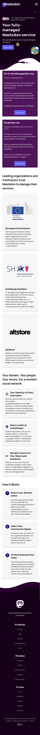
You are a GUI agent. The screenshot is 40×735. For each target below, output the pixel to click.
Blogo (20, 665)
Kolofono (20, 710)
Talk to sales (8, 47)
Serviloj (20, 629)
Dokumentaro (20, 670)
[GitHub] (21, 725)
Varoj (20, 648)
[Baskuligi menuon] (36, 4)
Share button (20, 679)
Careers (20, 706)
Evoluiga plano (20, 643)
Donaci (20, 639)
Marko (20, 701)
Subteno (20, 675)
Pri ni (20, 692)
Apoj (20, 634)
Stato (32, 721)
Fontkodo (20, 660)
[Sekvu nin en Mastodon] (19, 725)
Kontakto (20, 696)
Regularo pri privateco (21, 721)
